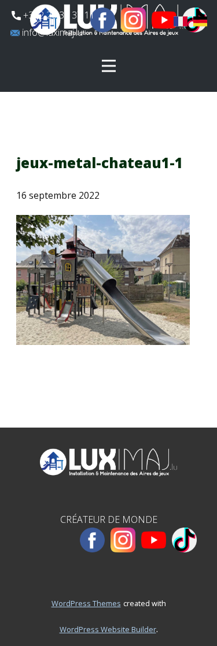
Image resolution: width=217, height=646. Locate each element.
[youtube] (164, 20)
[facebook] (102, 20)
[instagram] (133, 20)
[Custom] (184, 540)
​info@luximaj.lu (51, 32)
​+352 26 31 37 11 (58, 15)
